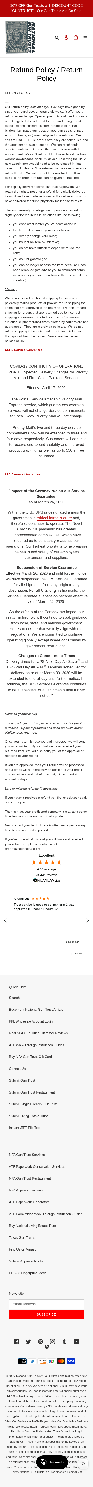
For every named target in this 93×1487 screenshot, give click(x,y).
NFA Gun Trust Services (27, 1155)
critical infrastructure (54, 518)
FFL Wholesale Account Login (31, 1021)
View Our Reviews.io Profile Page (26, 1421)
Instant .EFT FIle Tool (24, 1128)
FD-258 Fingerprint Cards (27, 1273)
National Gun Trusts (28, 1376)
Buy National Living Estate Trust (32, 1226)
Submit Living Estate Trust (28, 1116)
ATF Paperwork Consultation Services (37, 1167)
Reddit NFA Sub (74, 1380)
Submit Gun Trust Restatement (32, 1092)
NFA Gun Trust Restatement (30, 1178)
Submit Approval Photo (26, 1261)
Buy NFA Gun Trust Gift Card (30, 1057)
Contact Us (17, 1069)
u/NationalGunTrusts (19, 1386)
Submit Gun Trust (22, 1080)
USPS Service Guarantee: (24, 350)
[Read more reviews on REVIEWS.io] (46, 881)
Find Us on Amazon (23, 1249)
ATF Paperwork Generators (29, 1202)
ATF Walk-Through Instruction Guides (36, 1045)
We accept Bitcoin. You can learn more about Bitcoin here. (51, 1426)
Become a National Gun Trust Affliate (36, 1009)
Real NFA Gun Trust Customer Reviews (38, 1033)
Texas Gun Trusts (22, 1237)
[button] (5, 920)
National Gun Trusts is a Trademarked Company (49, 1472)
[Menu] (85, 37)
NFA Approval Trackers (26, 1190)
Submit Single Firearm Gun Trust (33, 1104)
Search (14, 998)
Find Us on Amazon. (23, 1431)
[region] (46, 920)
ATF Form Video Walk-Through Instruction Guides (45, 1214)
